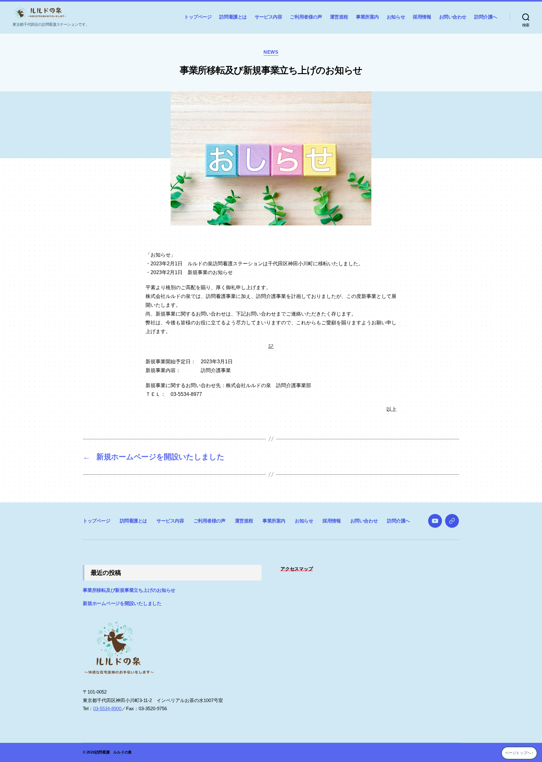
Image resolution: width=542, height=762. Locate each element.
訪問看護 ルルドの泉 (113, 752)
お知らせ (396, 16)
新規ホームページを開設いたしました (122, 603)
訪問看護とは (233, 16)
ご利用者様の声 (306, 16)
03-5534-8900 (107, 708)
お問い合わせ (453, 16)
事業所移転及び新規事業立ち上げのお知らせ (129, 590)
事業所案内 (367, 16)
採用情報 (422, 16)
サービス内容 (268, 16)
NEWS (270, 52)
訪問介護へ (485, 16)
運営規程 (339, 16)
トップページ (198, 16)
